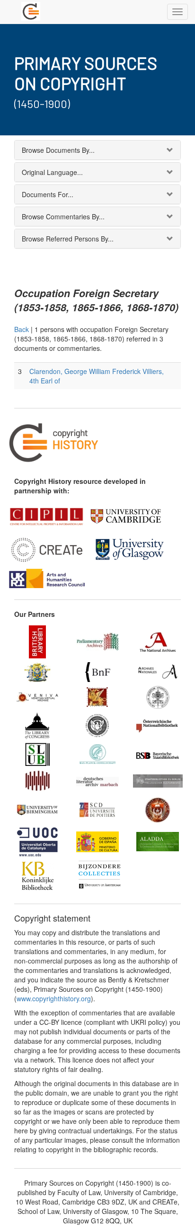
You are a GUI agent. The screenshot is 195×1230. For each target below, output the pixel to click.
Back (21, 329)
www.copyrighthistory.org (54, 998)
